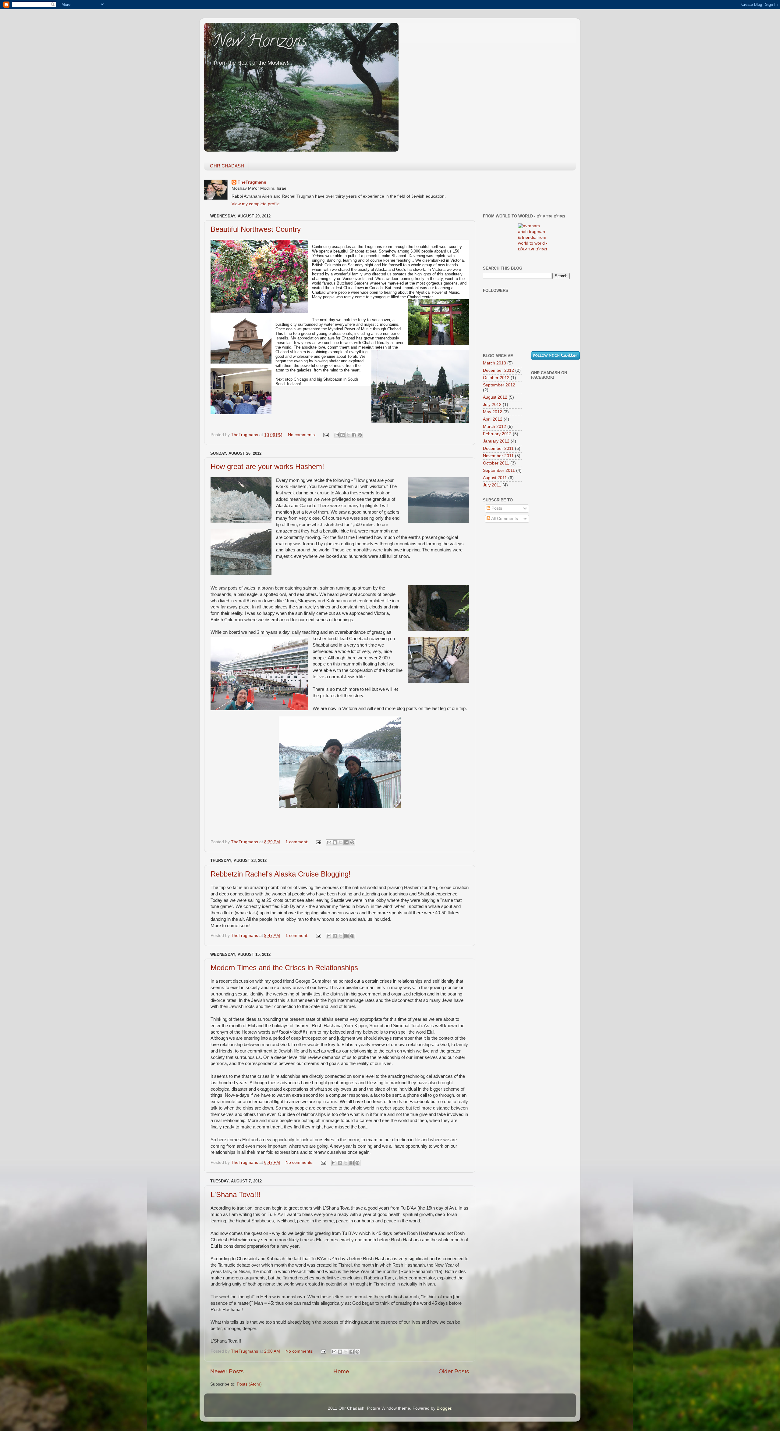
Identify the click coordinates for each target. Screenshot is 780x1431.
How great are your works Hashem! (267, 466)
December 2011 (498, 448)
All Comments (504, 518)
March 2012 (494, 426)
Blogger (444, 1408)
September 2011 (499, 470)
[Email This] (337, 435)
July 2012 (492, 404)
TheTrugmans (252, 182)
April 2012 (492, 419)
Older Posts (453, 1371)
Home (341, 1371)
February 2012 (497, 434)
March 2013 (494, 363)
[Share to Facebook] (354, 435)
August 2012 (495, 397)
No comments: (302, 434)
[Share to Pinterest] (360, 435)
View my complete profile (256, 204)
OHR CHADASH (227, 165)
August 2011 (495, 477)
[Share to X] (348, 435)
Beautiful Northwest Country (256, 229)
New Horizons (260, 43)
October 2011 (496, 463)
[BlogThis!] (342, 435)
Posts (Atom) (249, 1384)
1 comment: (297, 842)
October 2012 (496, 377)
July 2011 (492, 485)
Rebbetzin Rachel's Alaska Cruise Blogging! (281, 874)
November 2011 (498, 456)
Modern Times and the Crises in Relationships (284, 967)
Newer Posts (227, 1371)
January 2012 (496, 441)
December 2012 (498, 370)
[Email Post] (325, 434)
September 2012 (499, 385)
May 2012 (492, 412)
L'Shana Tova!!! (236, 1194)
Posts (496, 508)
